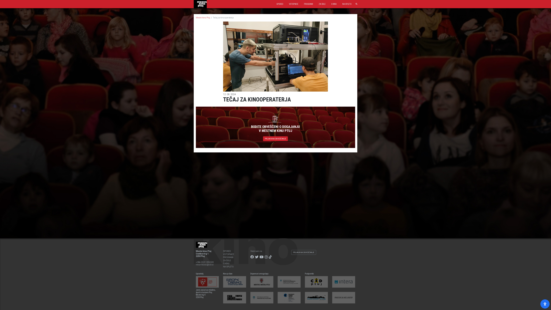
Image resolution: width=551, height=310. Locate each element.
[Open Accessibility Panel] (545, 304)
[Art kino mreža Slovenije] (234, 297)
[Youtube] (261, 257)
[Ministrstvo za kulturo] (261, 297)
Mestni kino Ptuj (203, 18)
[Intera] (343, 282)
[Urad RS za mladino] (289, 282)
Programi (308, 4)
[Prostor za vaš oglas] (343, 297)
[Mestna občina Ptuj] (261, 282)
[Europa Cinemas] (234, 282)
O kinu (334, 4)
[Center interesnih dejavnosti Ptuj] (316, 282)
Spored (280, 4)
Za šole (322, 4)
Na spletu (347, 4)
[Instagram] (266, 257)
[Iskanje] (355, 4)
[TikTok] (270, 257)
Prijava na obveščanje (275, 139)
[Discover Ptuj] (316, 297)
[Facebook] (252, 257)
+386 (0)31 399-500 (205, 262)
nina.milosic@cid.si (205, 265)
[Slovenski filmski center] (289, 297)
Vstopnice (293, 4)
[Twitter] (256, 257)
